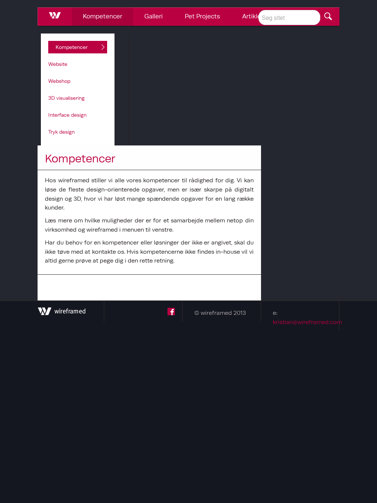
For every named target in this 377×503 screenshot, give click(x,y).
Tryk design (61, 132)
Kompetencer (102, 16)
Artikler (252, 16)
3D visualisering (66, 98)
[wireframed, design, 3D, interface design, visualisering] (61, 313)
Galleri (153, 16)
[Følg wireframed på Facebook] (171, 313)
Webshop (59, 81)
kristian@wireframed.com (307, 322)
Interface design (67, 115)
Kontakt (296, 16)
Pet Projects (202, 16)
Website (57, 64)
